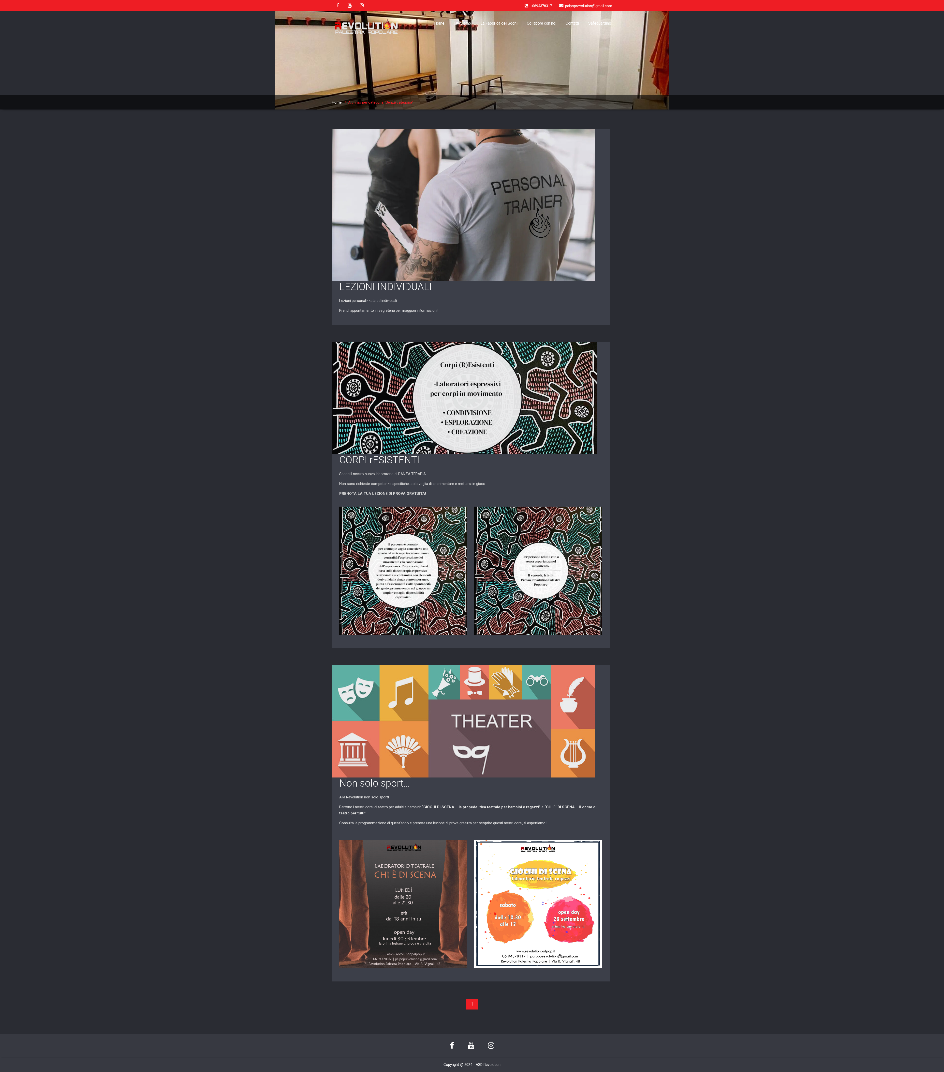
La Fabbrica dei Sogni (498, 23)
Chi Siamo (462, 23)
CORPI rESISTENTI (379, 460)
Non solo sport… (374, 783)
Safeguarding (599, 23)
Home (439, 23)
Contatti (572, 23)
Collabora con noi (541, 23)
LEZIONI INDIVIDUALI (385, 287)
